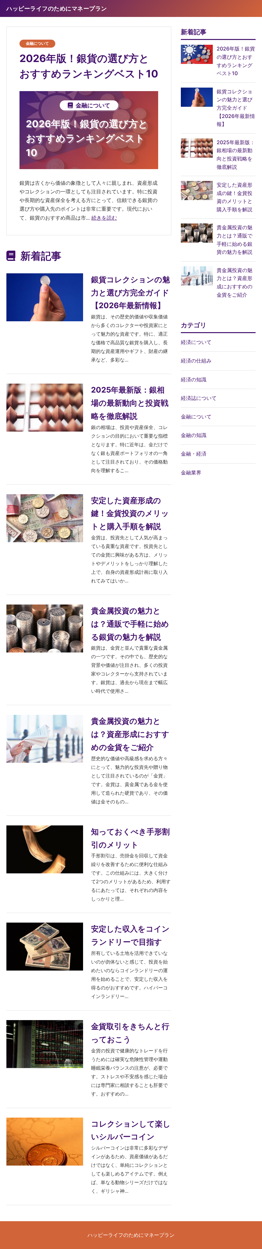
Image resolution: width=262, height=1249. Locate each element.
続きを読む (104, 218)
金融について (37, 43)
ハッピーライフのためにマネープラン (131, 1235)
